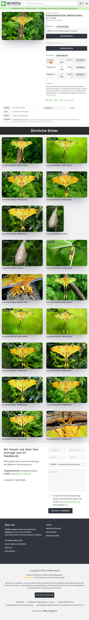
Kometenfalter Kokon (57, 234)
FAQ (56, 100)
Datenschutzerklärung (69, 502)
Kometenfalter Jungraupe (59, 268)
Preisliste (73, 91)
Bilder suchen (52, 536)
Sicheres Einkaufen (67, 100)
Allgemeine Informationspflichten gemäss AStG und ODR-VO (60, 605)
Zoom (39, 14)
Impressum (20, 602)
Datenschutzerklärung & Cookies (41, 602)
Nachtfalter (75, 119)
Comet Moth (59, 119)
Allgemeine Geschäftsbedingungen (19, 605)
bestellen (80, 60)
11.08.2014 (72, 108)
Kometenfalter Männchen (64, 15)
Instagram (10, 551)
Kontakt (50, 100)
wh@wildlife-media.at (20, 473)
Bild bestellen (66, 36)
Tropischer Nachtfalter (35, 121)
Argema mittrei (52, 13)
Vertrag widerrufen (44, 595)
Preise (49, 525)
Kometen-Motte (33, 119)
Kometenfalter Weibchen (14, 199)
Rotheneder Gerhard (55, 20)
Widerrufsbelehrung (66, 602)
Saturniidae (67, 119)
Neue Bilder (51, 532)
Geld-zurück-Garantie (15, 544)
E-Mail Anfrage (51, 95)
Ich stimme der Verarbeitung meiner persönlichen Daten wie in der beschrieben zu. (67, 500)
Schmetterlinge (23, 115)
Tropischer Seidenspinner (20, 121)
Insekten (14, 115)
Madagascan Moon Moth (47, 119)
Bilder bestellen (53, 528)
